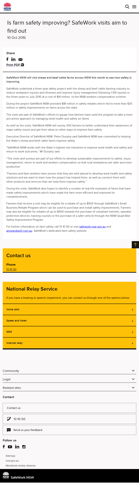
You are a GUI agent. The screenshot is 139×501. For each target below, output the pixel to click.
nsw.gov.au (12, 460)
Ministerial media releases (21, 465)
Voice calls (12, 309)
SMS (9, 331)
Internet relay (14, 343)
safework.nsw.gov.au (92, 226)
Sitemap (10, 455)
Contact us (13, 408)
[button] (134, 7)
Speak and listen (16, 320)
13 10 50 (11, 269)
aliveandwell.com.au (19, 230)
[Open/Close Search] (127, 7)
